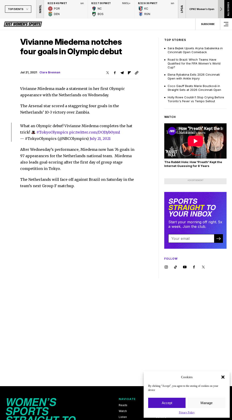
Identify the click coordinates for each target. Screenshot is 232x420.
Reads (123, 405)
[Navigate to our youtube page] (185, 267)
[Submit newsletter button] (218, 238)
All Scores (228, 9)
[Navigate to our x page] (203, 267)
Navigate (127, 399)
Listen (123, 417)
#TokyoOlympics (52, 132)
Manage (207, 403)
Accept (167, 403)
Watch (123, 411)
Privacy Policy (187, 412)
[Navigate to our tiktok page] (175, 267)
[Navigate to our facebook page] (194, 267)
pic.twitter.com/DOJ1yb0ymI (94, 132)
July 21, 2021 (100, 138)
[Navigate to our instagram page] (166, 267)
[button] (223, 377)
